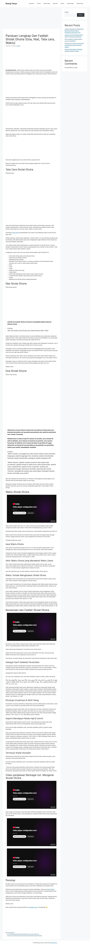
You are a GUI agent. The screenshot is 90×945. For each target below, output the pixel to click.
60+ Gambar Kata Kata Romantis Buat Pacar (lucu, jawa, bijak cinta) (23, 934)
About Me (55, 3)
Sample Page (46, 3)
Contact (62, 3)
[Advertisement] (31, 18)
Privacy (39, 3)
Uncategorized (10, 932)
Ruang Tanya (11, 3)
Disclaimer (31, 3)
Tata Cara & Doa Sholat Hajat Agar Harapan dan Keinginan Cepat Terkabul (24, 935)
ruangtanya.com (33, 907)
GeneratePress (53, 942)
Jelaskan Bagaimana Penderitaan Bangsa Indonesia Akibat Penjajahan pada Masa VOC (74, 30)
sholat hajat (15, 232)
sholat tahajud (50, 889)
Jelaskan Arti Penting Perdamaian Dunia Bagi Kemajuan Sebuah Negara (74, 45)
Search (67, 12)
